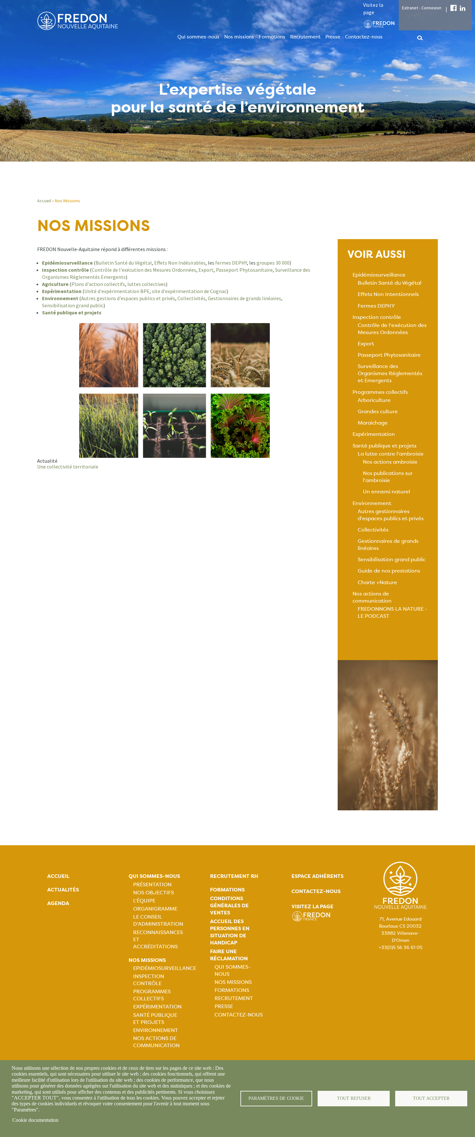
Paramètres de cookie (276, 1098)
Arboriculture (374, 400)
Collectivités (191, 298)
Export (205, 270)
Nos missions (239, 37)
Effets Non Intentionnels (388, 294)
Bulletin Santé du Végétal (124, 262)
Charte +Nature (377, 582)
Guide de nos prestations (389, 570)
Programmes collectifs (380, 392)
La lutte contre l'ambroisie (391, 453)
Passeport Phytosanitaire (244, 270)
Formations (272, 37)
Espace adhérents (317, 876)
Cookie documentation (35, 1120)
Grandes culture (378, 411)
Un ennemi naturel (386, 491)
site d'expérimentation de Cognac (189, 291)
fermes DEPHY (231, 262)
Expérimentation (374, 434)
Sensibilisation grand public (72, 305)
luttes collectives (146, 284)
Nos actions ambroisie (390, 461)
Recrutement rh (234, 876)
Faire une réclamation (229, 955)
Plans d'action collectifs (98, 284)
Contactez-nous (364, 37)
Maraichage (373, 422)
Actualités (63, 889)
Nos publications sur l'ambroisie (388, 477)
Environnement (372, 503)
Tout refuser (354, 1098)
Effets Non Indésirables (180, 262)
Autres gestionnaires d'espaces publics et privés (391, 515)
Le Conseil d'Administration (158, 920)
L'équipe (144, 900)
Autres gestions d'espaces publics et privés (128, 298)
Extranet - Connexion (421, 8)
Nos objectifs (153, 892)
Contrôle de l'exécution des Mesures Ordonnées (144, 270)
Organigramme (155, 908)
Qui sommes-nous (198, 37)
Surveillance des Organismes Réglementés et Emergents (390, 373)
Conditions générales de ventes (229, 905)
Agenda (58, 903)
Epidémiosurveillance (379, 274)
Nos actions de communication (372, 597)
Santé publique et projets (385, 445)
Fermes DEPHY (376, 305)
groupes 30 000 (273, 262)
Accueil (44, 201)
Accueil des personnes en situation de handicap (229, 932)
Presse (332, 37)
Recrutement (305, 37)
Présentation (152, 884)
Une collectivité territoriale (67, 466)
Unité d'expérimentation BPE (117, 291)
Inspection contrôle (377, 317)
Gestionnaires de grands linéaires (244, 298)
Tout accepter (431, 1098)
